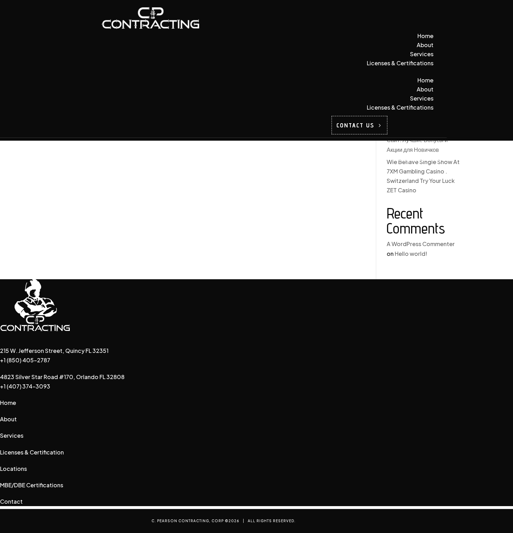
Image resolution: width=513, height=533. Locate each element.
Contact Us (355, 125)
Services (421, 54)
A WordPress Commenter (421, 243)
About (425, 45)
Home (425, 35)
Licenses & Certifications (400, 63)
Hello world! (411, 253)
